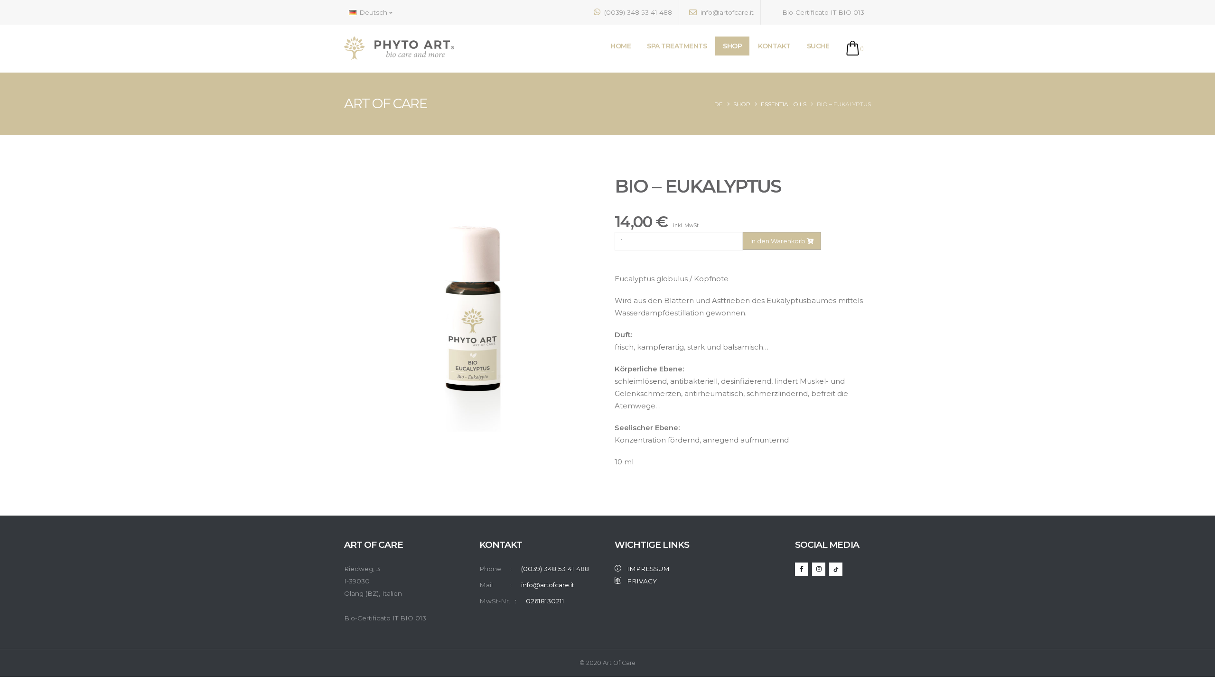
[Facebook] (801, 569)
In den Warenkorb (778, 241)
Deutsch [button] (373, 12)
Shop (741, 104)
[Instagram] (818, 569)
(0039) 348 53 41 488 (637, 12)
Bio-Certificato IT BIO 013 (822, 12)
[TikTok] (835, 569)
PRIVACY (639, 581)
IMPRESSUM (645, 568)
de (718, 104)
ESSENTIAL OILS (783, 104)
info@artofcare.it (726, 12)
